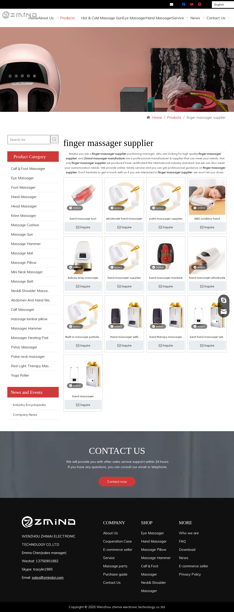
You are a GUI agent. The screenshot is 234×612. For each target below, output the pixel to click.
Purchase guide (115, 574)
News (183, 558)
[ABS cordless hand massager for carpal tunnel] (207, 196)
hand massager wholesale (207, 277)
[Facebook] (184, 5)
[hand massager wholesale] (207, 255)
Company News (25, 415)
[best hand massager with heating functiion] (207, 315)
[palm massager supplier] (166, 196)
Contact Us (112, 582)
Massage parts (115, 566)
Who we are (189, 533)
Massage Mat (22, 253)
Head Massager (24, 206)
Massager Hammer (26, 328)
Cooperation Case (117, 541)
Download (187, 549)
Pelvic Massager (24, 347)
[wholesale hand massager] (124, 196)
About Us (110, 533)
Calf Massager (22, 309)
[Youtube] (192, 5)
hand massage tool (83, 218)
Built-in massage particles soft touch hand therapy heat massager (83, 337)
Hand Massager (24, 197)
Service (109, 558)
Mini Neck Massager (27, 272)
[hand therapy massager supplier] (166, 315)
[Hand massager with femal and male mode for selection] (124, 315)
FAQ (182, 541)
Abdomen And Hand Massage (35, 300)
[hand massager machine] (166, 255)
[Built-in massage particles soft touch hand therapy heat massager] (83, 315)
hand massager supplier (124, 277)
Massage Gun (22, 234)
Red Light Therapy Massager (34, 366)
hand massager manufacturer (83, 396)
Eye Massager (22, 178)
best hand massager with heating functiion (207, 337)
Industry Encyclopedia (29, 405)
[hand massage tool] (83, 194)
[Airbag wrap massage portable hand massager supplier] (83, 255)
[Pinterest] (200, 5)
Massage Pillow (23, 262)
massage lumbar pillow (29, 319)
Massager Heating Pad (29, 338)
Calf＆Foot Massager (28, 168)
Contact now (117, 482)
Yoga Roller (20, 375)
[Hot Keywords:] (54, 139)
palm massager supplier (165, 218)
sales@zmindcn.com (48, 577)
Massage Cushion (25, 225)
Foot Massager (23, 187)
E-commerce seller (117, 549)
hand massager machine (166, 277)
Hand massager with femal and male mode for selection (124, 337)
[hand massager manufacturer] (83, 374)
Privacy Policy (190, 574)
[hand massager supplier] (124, 255)
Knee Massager (23, 215)
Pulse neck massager (28, 356)
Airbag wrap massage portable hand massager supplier (83, 277)
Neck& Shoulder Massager (32, 291)
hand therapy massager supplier (165, 337)
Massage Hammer (26, 244)
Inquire (85, 227)
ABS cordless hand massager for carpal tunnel (207, 218)
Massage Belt (22, 281)
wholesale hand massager (124, 218)
